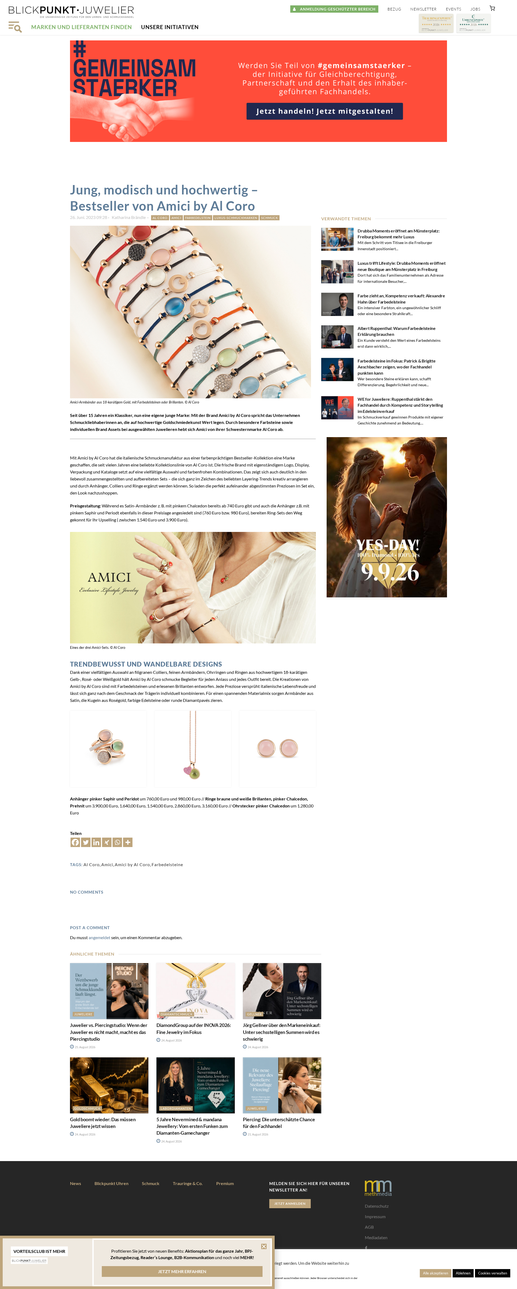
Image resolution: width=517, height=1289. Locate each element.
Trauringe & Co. (188, 1183)
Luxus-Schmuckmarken (236, 218)
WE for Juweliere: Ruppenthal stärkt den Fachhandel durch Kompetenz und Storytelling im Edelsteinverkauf (400, 405)
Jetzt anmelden (290, 1203)
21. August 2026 (257, 1134)
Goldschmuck (87, 1108)
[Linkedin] (96, 842)
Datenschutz (377, 1205)
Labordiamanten (176, 1108)
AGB (369, 1226)
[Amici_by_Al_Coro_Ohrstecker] (277, 749)
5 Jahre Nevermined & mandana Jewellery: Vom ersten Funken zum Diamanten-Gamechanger (192, 1126)
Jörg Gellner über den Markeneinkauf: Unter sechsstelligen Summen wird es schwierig (281, 1031)
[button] (492, 9)
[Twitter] (85, 842)
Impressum (375, 1216)
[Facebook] (75, 842)
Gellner (254, 1014)
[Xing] (106, 842)
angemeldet (99, 937)
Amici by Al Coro (132, 864)
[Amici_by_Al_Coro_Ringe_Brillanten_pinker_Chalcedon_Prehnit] (108, 749)
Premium (225, 1183)
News (75, 1183)
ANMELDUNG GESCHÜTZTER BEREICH (336, 9)
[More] (127, 842)
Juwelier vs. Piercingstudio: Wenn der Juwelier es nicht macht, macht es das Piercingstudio (108, 1031)
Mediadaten (376, 1237)
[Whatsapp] (117, 842)
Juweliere (83, 1014)
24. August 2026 (171, 1040)
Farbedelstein (198, 218)
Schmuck (269, 218)
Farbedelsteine (167, 864)
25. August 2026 (84, 1047)
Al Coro (160, 218)
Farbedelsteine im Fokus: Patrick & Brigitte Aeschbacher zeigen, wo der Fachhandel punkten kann (396, 366)
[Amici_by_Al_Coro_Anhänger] (193, 749)
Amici (176, 218)
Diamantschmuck (177, 1014)
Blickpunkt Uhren (111, 1183)
